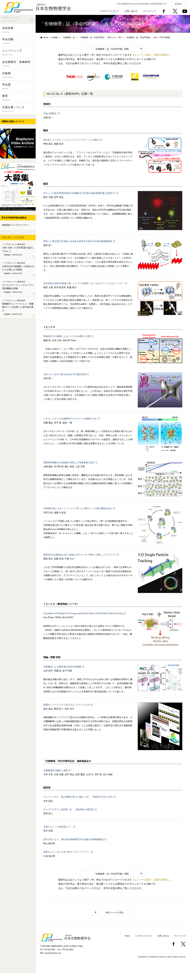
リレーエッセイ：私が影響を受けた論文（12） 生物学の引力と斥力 (78, 796)
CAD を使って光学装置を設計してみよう (18, 249)
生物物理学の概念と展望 (55, 770)
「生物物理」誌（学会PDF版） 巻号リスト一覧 (100, 37)
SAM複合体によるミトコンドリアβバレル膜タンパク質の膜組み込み (77, 508)
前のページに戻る (115, 912)
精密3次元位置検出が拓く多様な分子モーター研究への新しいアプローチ (79, 554)
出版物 (55, 37)
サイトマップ (149, 11)
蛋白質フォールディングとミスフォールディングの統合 (71, 139)
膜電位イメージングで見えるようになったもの (66, 704)
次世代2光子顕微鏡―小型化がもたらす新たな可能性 (18, 268)
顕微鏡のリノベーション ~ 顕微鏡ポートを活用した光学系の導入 (18, 307)
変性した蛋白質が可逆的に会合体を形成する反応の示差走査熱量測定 (77, 241)
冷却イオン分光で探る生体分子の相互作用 (64, 374)
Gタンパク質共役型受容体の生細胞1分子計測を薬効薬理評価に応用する (79, 193)
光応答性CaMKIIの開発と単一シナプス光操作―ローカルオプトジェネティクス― (83, 283)
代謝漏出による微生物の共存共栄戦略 (62, 666)
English (178, 4)
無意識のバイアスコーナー (15, 225)
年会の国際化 (50, 113)
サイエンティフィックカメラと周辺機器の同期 (17, 287)
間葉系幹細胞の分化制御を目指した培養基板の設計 (69, 462)
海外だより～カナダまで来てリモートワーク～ (66, 852)
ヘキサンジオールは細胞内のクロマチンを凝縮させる (70, 418)
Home (45, 37)
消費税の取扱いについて (12, 121)
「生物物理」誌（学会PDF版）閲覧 (111, 49)
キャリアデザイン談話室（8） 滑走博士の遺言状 (68, 809)
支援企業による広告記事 (12, 237)
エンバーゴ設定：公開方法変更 (150, 55)
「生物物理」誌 (68, 37)
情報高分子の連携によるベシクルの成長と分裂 (66, 336)
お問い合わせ (131, 11)
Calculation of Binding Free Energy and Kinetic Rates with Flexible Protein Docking (83, 613)
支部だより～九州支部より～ (57, 826)
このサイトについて (109, 11)
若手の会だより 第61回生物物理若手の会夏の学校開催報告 (73, 839)
